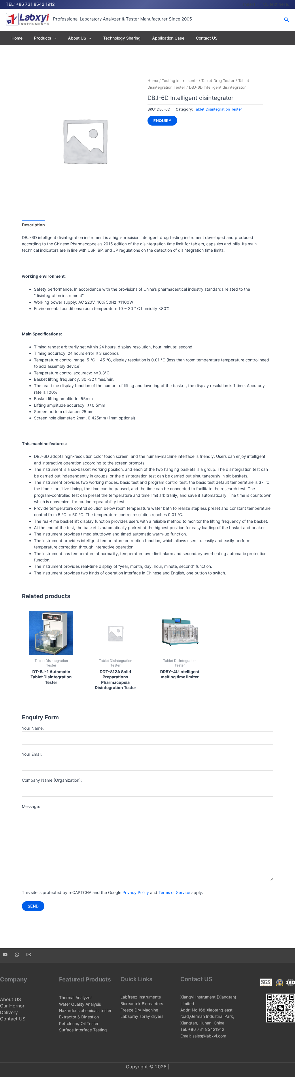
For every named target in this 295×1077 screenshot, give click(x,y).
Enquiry (162, 120)
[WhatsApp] (17, 954)
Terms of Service (174, 892)
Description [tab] (33, 224)
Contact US (207, 38)
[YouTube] (5, 954)
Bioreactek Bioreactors (141, 1003)
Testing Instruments (180, 81)
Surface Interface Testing (83, 1029)
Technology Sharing (122, 38)
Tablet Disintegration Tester (218, 109)
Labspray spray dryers (141, 1016)
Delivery (9, 1012)
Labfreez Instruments (140, 996)
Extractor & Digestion (79, 1016)
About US (77, 38)
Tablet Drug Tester (218, 81)
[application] (53, 38)
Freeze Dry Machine (139, 1009)
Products (42, 38)
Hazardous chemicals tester (85, 1010)
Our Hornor (12, 1006)
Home (17, 38)
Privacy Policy (135, 892)
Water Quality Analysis (80, 1004)
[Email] (29, 954)
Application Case (168, 38)
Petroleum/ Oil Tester (79, 1023)
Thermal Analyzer (75, 997)
